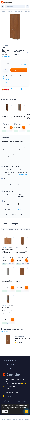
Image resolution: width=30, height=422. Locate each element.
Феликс (20, 209)
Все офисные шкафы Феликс (19, 89)
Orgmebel (15, 374)
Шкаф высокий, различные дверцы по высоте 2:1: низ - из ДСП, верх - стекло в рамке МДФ (8, 310)
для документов (22, 174)
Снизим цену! (24, 64)
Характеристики (6, 56)
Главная (3, 419)
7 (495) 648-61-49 (10, 387)
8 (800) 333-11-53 (10, 388)
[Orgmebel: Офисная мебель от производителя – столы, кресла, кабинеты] (7, 2)
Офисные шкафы (22, 206)
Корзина (21, 419)
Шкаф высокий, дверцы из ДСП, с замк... (22, 339)
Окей (5, 411)
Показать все (4, 331)
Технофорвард (22, 211)
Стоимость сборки (11, 82)
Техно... (5, 247)
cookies (13, 405)
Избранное (15, 419)
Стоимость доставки (11, 79)
